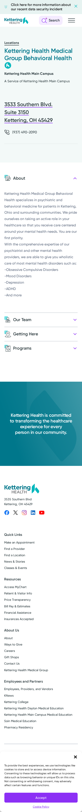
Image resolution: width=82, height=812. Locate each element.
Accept (41, 798)
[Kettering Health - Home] (16, 20)
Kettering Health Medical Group (26, 670)
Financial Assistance (17, 612)
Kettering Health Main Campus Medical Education (38, 714)
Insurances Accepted (19, 619)
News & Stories (14, 561)
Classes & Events (15, 568)
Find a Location (14, 555)
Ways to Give (13, 644)
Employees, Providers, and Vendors (28, 689)
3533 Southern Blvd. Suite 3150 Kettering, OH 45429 (28, 112)
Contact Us (11, 663)
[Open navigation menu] (71, 20)
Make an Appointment (19, 542)
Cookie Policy (41, 806)
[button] (75, 757)
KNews (9, 695)
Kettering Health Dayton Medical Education (34, 708)
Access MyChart (15, 587)
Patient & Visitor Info (18, 593)
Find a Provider (14, 549)
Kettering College (16, 702)
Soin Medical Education (20, 721)
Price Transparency (17, 599)
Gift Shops (11, 657)
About (8, 638)
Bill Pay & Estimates (17, 606)
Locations (11, 43)
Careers (9, 651)
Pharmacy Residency (18, 727)
